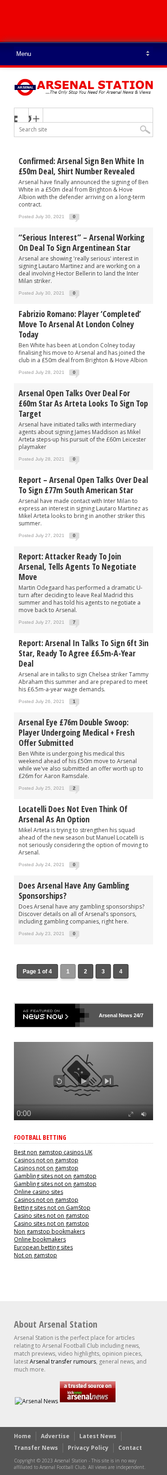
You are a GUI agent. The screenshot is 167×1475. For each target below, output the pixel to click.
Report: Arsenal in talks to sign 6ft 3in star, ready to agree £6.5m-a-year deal (83, 653)
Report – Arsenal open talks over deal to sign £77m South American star (83, 485)
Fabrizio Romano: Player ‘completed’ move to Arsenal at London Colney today (80, 324)
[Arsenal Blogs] (87, 1401)
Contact (130, 1448)
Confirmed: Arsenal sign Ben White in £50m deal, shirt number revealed (81, 166)
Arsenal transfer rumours (63, 1361)
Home (22, 1436)
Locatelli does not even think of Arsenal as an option (73, 814)
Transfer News (36, 1448)
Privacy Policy (88, 1448)
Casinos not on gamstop (46, 1160)
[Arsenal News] (36, 1401)
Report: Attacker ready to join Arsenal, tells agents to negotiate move (77, 566)
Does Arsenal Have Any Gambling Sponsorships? (74, 890)
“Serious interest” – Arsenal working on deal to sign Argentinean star (82, 242)
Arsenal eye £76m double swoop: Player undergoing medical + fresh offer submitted (77, 732)
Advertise (55, 1436)
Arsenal (108, 1015)
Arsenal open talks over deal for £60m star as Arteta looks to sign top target (83, 403)
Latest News (97, 1436)
